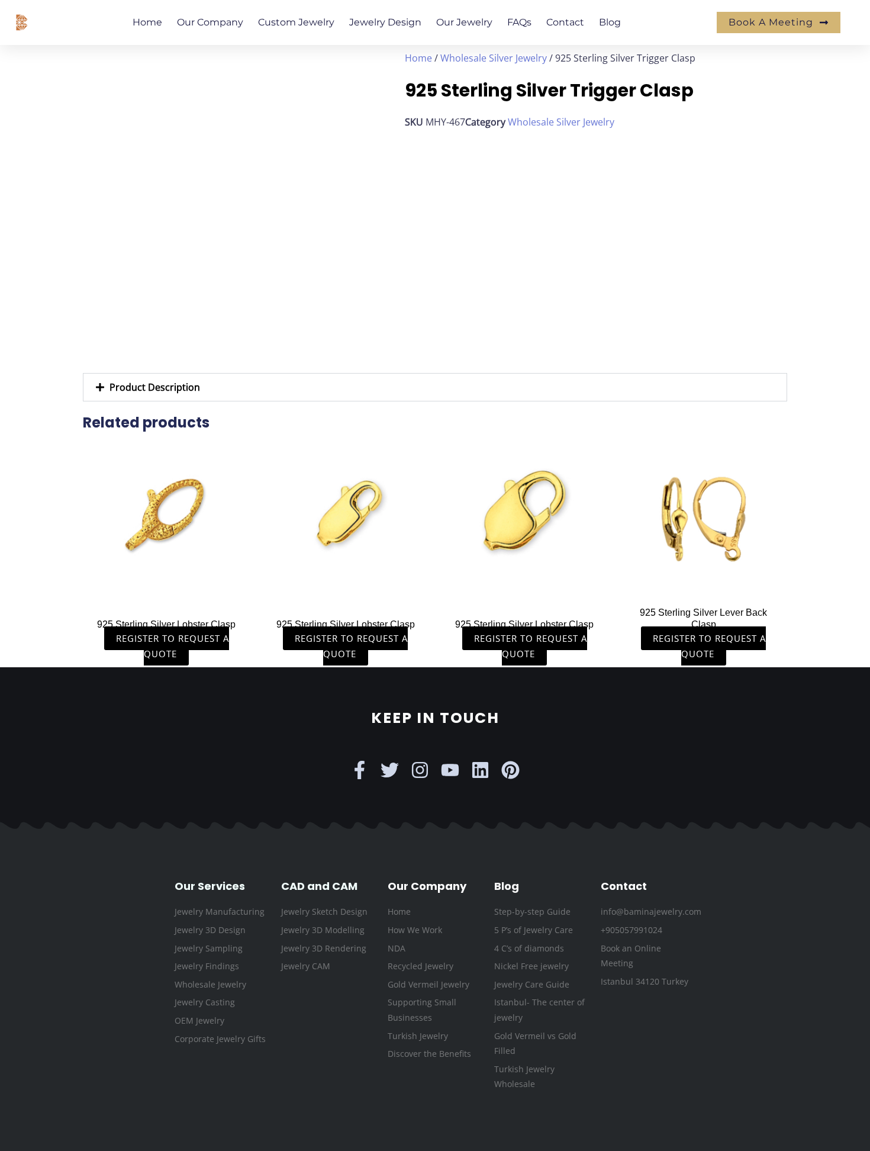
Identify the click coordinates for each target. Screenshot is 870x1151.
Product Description (154, 387)
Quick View (167, 587)
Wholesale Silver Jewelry (493, 58)
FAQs (519, 22)
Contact (565, 22)
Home (147, 22)
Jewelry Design (385, 22)
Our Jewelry (464, 22)
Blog (610, 22)
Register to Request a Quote (172, 646)
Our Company (210, 22)
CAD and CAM (319, 886)
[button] (435, 387)
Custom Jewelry (296, 22)
